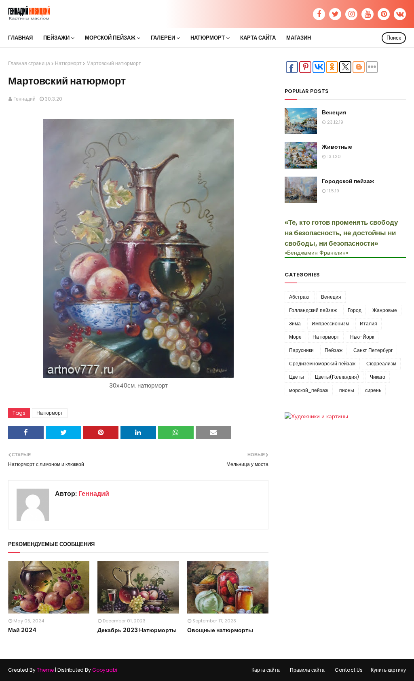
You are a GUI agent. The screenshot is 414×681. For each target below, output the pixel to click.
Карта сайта (265, 669)
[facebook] (319, 14)
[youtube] (367, 14)
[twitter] (335, 14)
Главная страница (29, 63)
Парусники (301, 350)
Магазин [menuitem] (298, 38)
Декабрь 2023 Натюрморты (137, 630)
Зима (295, 323)
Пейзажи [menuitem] (56, 38)
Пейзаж (333, 350)
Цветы (296, 376)
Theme (45, 669)
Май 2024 (22, 630)
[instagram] (351, 14)
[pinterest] (384, 14)
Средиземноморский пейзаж (322, 363)
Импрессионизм (330, 323)
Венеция (334, 112)
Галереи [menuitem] (163, 38)
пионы (346, 390)
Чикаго (377, 376)
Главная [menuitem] (20, 38)
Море (295, 336)
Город (354, 310)
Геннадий (24, 98)
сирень (373, 390)
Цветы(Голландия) (337, 376)
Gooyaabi (104, 669)
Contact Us (349, 669)
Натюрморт (68, 63)
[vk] (400, 14)
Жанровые (384, 310)
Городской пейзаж (348, 181)
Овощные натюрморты (220, 630)
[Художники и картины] (316, 416)
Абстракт (299, 296)
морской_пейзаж (308, 390)
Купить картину (388, 669)
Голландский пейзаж (313, 310)
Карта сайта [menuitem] (258, 38)
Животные (337, 147)
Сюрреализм (381, 363)
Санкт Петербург (373, 350)
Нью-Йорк (362, 336)
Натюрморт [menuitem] (207, 38)
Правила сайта (307, 669)
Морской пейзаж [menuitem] (110, 38)
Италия (368, 323)
